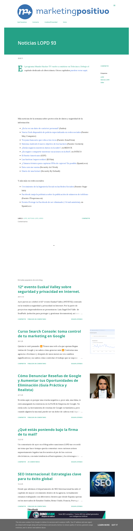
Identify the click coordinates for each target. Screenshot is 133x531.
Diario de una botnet (31, 171)
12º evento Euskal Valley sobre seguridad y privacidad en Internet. (49, 289)
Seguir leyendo (76, 319)
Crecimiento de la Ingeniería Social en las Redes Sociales (48, 186)
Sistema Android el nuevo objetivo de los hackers (44, 144)
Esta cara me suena (31, 167)
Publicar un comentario (37, 319)
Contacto (35, 22)
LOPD (102, 77)
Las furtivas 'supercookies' (34, 159)
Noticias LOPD (105, 80)
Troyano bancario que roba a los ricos (39, 140)
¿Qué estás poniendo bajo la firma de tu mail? (48, 432)
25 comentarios (34, 462)
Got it (115, 525)
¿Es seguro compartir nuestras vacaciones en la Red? (46, 151)
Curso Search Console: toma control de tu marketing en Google (49, 333)
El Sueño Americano (31, 155)
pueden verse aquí (78, 70)
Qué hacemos (22, 22)
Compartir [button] (105, 66)
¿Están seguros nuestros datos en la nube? (41, 148)
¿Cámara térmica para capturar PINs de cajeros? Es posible (49, 163)
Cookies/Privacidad (51, 22)
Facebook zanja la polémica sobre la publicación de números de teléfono (55, 194)
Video (102, 82)
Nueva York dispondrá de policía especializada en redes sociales (51, 132)
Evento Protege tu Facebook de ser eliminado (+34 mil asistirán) (51, 202)
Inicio (65, 22)
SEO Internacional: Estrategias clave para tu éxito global (49, 476)
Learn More (104, 525)
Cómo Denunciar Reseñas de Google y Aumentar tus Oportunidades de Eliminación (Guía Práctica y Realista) (49, 382)
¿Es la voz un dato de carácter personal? (40, 128)
